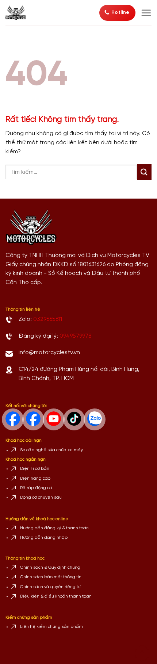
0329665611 (47, 319)
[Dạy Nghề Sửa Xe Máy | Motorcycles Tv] (18, 13)
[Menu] (146, 13)
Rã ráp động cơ (36, 487)
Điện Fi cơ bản (34, 468)
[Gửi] (144, 172)
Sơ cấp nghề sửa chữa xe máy (51, 450)
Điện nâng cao (35, 478)
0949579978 (76, 336)
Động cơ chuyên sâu (41, 497)
